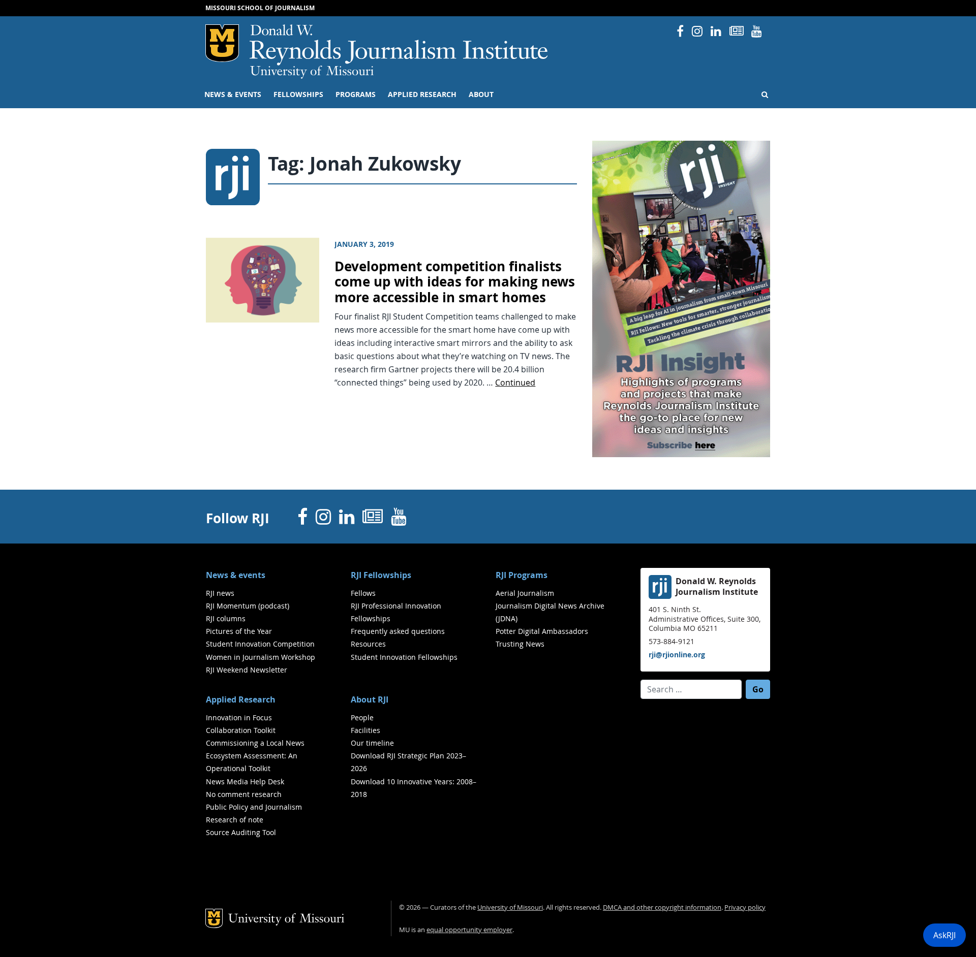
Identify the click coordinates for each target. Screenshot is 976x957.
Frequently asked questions (398, 631)
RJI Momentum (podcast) (247, 606)
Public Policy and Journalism (254, 807)
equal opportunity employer (469, 930)
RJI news (220, 593)
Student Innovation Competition (260, 644)
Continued (515, 382)
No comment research (244, 794)
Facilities (365, 730)
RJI (399, 45)
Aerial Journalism (525, 593)
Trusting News (520, 644)
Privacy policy (745, 907)
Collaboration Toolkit (241, 730)
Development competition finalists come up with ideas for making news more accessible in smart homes (454, 282)
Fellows (363, 593)
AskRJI (944, 935)
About (481, 94)
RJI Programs (521, 575)
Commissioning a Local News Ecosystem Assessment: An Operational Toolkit (255, 755)
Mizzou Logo (222, 43)
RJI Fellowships (381, 575)
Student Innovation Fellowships (404, 657)
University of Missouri (312, 72)
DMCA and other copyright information (662, 907)
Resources (368, 644)
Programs (356, 94)
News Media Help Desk (245, 781)
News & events (232, 94)
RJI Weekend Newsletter (246, 670)
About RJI (369, 699)
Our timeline (372, 743)
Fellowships (298, 94)
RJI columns (226, 618)
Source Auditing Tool (241, 832)
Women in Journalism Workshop (260, 657)
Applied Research (422, 94)
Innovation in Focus (239, 717)
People (362, 717)
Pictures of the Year (239, 631)
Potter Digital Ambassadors (542, 631)
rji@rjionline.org (677, 654)
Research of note (234, 819)
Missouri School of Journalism (260, 8)
